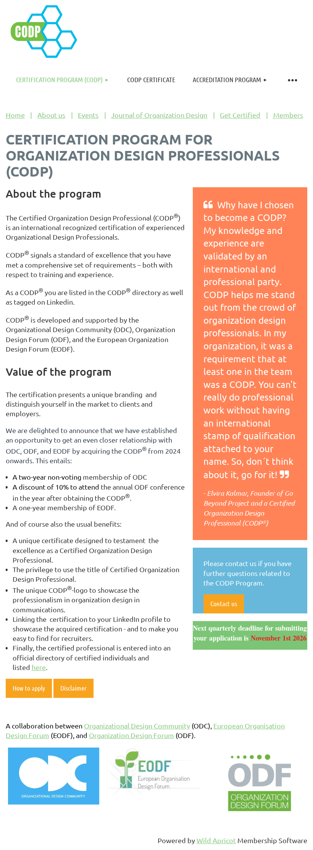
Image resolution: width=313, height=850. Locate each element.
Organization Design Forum (131, 735)
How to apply (29, 688)
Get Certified (240, 115)
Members (288, 115)
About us (51, 115)
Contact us (223, 603)
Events (88, 115)
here (39, 667)
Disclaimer (73, 688)
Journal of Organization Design (159, 115)
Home (15, 115)
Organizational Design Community (137, 726)
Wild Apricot (216, 840)
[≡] (292, 80)
